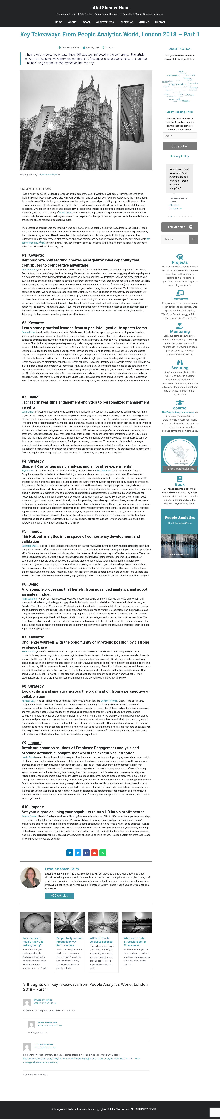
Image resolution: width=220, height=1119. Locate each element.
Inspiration (126, 22)
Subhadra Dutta (30, 545)
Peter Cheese (29, 651)
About (72, 22)
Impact (86, 22)
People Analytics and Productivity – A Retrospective (69, 942)
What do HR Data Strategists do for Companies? (135, 942)
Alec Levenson (29, 269)
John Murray (28, 411)
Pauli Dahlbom (29, 598)
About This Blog (179, 49)
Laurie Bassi (28, 757)
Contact (160, 22)
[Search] (193, 239)
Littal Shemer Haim (48, 174)
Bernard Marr (28, 332)
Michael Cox (28, 700)
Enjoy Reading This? (180, 112)
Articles (144, 22)
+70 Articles (59, 895)
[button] (69, 852)
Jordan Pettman (109, 700)
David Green (65, 212)
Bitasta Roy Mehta (43, 1000)
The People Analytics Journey (178, 412)
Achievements (105, 22)
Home (58, 22)
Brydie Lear (28, 470)
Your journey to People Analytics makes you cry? (33, 942)
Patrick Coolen (29, 816)
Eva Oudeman (103, 470)
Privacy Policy (180, 156)
